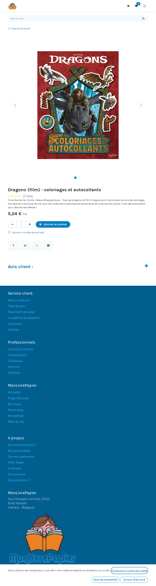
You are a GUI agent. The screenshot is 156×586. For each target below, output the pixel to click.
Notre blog (15, 410)
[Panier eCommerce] (128, 6)
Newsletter (16, 416)
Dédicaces (15, 361)
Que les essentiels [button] (105, 579)
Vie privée (15, 324)
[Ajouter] (29, 224)
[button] (15, 105)
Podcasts (14, 468)
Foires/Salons (17, 355)
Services (14, 367)
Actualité (14, 392)
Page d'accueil (18, 398)
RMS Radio (16, 462)
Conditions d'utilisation (24, 318)
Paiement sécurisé (21, 312)
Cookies (13, 329)
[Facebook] (13, 245)
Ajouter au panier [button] (55, 224)
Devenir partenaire (21, 457)
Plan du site (16, 422)
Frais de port (16, 306)
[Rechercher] (143, 18)
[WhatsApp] (37, 245)
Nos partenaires (19, 451)
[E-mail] (48, 245)
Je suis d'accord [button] (134, 579)
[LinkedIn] (25, 245)
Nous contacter (19, 300)
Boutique (14, 404)
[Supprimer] (12, 224)
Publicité (14, 373)
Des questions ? (19, 480)
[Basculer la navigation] (144, 6)
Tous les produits (20, 28)
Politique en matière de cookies (129, 570)
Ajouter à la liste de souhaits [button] (28, 232)
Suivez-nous (16, 474)
